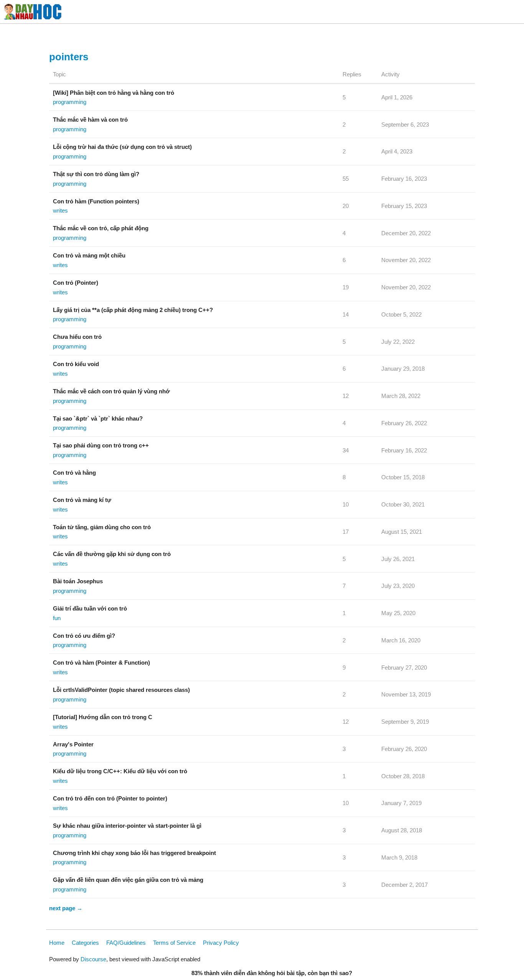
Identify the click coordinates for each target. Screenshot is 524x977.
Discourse (93, 959)
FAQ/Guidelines (126, 942)
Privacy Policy (221, 942)
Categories (85, 942)
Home (56, 942)
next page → (65, 908)
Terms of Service (174, 942)
